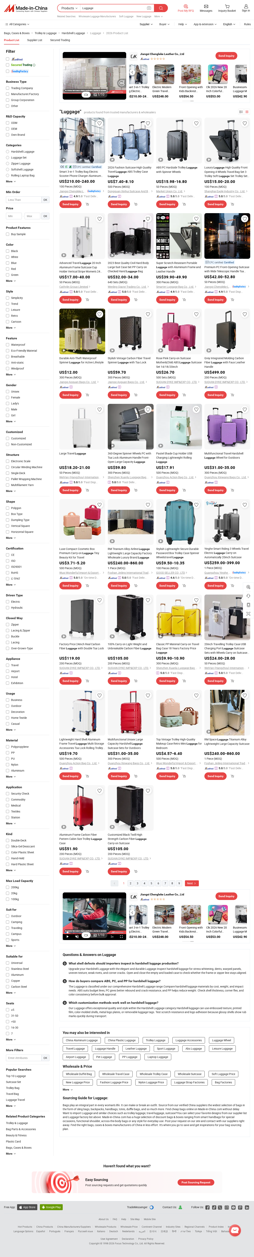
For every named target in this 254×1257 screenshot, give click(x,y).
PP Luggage (129, 1057)
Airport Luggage (76, 1057)
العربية (142, 1231)
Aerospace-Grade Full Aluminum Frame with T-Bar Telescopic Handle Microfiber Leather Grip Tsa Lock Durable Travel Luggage (221, 89)
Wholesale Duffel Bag (79, 1074)
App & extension (204, 24)
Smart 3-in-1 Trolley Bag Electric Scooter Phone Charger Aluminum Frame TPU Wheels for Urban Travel (81, 174)
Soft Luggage (126, 16)
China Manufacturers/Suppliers (74, 1226)
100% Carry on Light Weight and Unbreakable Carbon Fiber (129, 646)
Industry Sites (173, 1226)
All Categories (17, 24)
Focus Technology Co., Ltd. (129, 1243)
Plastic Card (13, 1141)
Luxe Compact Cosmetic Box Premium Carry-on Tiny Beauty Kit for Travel (79, 553)
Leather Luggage (136, 1048)
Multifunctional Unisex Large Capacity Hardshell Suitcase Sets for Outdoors (125, 743)
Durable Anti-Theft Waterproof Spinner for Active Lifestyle (81, 360)
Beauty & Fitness (16, 1135)
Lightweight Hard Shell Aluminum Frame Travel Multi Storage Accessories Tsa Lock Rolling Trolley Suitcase (81, 743)
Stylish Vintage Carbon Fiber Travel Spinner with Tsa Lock (129, 360)
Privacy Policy (145, 1238)
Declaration (128, 1238)
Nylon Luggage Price (151, 1082)
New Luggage (144, 16)
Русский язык (85, 1231)
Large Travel (72, 453)
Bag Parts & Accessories (21, 1129)
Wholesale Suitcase (189, 1074)
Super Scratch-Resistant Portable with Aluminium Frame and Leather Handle (178, 267)
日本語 (164, 1231)
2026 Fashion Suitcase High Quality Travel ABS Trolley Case (129, 172)
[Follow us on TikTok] (214, 1207)
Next (190, 883)
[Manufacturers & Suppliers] (25, 8)
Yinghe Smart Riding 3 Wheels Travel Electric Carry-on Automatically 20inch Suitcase (226, 553)
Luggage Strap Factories (189, 1082)
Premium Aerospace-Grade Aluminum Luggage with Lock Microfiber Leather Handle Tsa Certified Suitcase (167, 89)
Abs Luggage (194, 1048)
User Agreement (109, 1238)
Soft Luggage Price (223, 1074)
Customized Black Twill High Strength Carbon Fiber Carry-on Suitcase (127, 839)
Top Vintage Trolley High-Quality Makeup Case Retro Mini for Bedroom (179, 743)
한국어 (153, 1231)
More (66, 1089)
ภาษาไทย (186, 1231)
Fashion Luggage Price (114, 1082)
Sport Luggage (166, 1048)
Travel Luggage (75, 1048)
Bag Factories (223, 1082)
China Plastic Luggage (122, 1040)
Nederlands (128, 1231)
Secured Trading (60, 40)
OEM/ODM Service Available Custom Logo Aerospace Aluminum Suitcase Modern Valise (141, 89)
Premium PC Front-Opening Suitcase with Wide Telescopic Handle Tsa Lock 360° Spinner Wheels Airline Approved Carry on (226, 269)
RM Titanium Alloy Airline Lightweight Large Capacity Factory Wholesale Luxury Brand (130, 553)
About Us (104, 1219)
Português (54, 1231)
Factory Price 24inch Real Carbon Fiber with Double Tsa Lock (81, 646)
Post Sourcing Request (196, 1182)
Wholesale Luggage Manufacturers (97, 16)
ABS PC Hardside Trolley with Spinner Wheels (176, 170)
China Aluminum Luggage (82, 1040)
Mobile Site (150, 1219)
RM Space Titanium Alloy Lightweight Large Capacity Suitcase (226, 741)
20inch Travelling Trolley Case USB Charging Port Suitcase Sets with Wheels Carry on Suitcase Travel (225, 648)
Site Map (135, 1219)
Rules (247, 24)
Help (181, 24)
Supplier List (34, 40)
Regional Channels (195, 1226)
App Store (27, 1207)
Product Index (216, 1226)
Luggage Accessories (189, 1040)
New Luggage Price (78, 1082)
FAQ (115, 1219)
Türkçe (198, 1231)
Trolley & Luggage (17, 1123)
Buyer (162, 24)
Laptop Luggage (158, 1057)
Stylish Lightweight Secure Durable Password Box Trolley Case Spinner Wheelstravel (177, 553)
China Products (44, 1226)
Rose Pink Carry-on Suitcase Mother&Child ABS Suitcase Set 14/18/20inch (179, 362)
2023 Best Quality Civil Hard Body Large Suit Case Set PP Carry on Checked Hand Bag (128, 267)
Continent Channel (152, 1226)
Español (40, 1231)
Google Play (51, 1207)
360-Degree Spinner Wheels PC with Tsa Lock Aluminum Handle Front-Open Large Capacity (129, 457)
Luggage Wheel (221, 1040)
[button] (132, 72)
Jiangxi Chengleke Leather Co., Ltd (162, 54)
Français (69, 1231)
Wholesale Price (129, 1226)
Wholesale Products (105, 1226)
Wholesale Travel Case (115, 1074)
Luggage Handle (105, 1048)
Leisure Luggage (222, 1048)
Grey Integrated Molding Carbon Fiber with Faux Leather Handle (224, 362)
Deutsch (113, 1231)
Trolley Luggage (155, 1040)
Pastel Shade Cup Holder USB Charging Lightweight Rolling (174, 457)
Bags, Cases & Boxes (19, 1147)
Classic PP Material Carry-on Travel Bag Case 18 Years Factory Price (177, 648)
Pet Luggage (104, 1057)
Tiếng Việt (211, 1231)
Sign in (246, 10)
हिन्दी (174, 1231)
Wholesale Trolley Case (153, 1074)
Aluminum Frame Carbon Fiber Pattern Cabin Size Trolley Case (80, 839)
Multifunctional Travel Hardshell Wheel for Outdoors (223, 455)
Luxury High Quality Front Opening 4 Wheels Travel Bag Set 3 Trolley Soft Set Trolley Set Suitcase (226, 172)
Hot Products (25, 1226)
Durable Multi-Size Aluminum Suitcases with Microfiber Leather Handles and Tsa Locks (194, 89)
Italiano (101, 1231)
